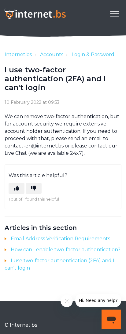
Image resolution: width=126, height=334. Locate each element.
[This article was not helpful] (34, 188)
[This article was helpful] (16, 188)
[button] (114, 13)
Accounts (51, 54)
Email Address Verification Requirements (60, 238)
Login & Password (93, 54)
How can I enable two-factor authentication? (65, 249)
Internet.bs (18, 54)
